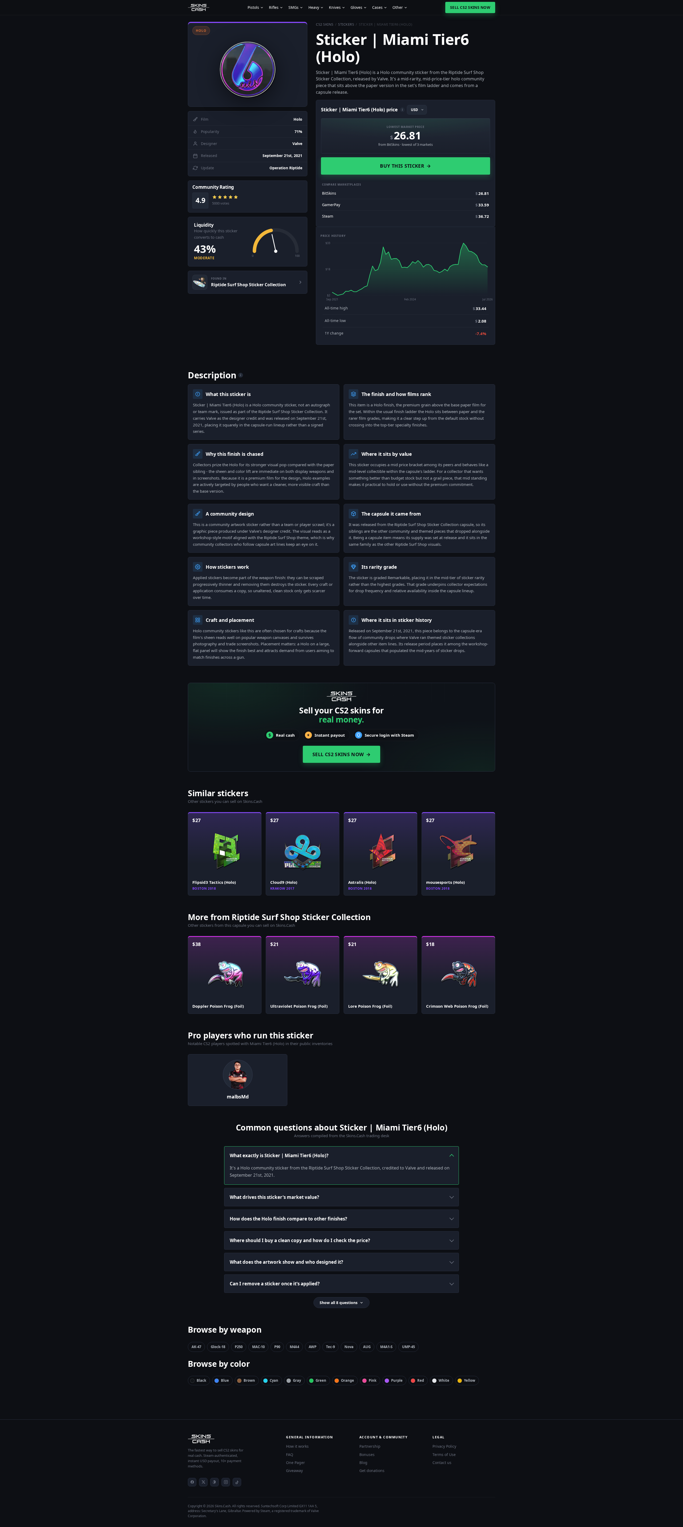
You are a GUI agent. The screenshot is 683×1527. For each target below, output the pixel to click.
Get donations (371, 1470)
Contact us (441, 1462)
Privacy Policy (444, 1446)
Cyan (274, 1380)
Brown (249, 1380)
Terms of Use (444, 1454)
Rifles (274, 7)
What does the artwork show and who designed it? (286, 1262)
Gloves (356, 7)
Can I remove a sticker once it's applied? (275, 1284)
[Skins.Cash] (231, 1439)
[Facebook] (192, 1482)
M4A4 (294, 1346)
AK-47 (196, 1346)
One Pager (295, 1462)
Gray (297, 1380)
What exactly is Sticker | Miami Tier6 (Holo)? (279, 1155)
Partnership (369, 1446)
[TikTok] (237, 1482)
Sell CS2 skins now (470, 7)
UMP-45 (408, 1346)
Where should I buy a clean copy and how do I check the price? (300, 1240)
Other (397, 7)
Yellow (469, 1380)
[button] (247, 64)
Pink (372, 1380)
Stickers (346, 24)
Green (321, 1380)
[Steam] (214, 1482)
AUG (367, 1346)
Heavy (313, 7)
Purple (397, 1380)
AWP (312, 1346)
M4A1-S (386, 1346)
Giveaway (294, 1470)
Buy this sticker (405, 166)
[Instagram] (225, 1482)
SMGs (293, 7)
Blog (363, 1462)
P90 (277, 1346)
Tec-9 (330, 1346)
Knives (335, 7)
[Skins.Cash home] (198, 7)
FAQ (289, 1454)
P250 (239, 1346)
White (444, 1380)
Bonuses (367, 1454)
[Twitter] (203, 1482)
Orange (347, 1380)
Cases (377, 7)
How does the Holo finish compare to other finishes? (288, 1219)
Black (201, 1380)
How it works (297, 1446)
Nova (349, 1346)
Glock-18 (218, 1346)
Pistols (253, 7)
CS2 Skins (324, 24)
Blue (225, 1380)
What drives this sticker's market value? (274, 1197)
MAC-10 (258, 1346)
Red (420, 1380)
